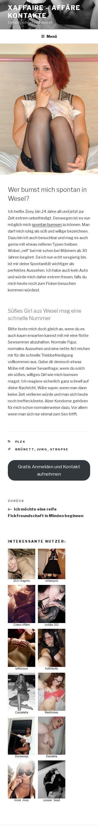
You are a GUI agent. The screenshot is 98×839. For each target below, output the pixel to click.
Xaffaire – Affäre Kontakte (44, 11)
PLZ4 (20, 442)
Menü (52, 36)
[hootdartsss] (37, 801)
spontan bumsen (47, 224)
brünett (24, 449)
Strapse (59, 449)
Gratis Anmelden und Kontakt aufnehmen (49, 470)
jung (42, 449)
